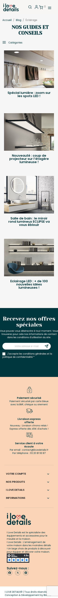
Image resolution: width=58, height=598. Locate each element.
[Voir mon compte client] (36, 8)
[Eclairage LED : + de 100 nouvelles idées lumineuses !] (29, 257)
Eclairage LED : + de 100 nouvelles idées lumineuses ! (29, 284)
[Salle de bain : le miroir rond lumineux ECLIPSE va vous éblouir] (29, 195)
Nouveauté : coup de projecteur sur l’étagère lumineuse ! (29, 159)
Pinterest (25, 572)
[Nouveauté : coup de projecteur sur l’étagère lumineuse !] (29, 132)
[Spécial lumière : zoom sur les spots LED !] (29, 69)
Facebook (9, 572)
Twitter (17, 572)
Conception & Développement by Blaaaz (28, 595)
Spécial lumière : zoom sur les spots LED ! (29, 94)
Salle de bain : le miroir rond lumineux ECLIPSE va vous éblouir (29, 221)
